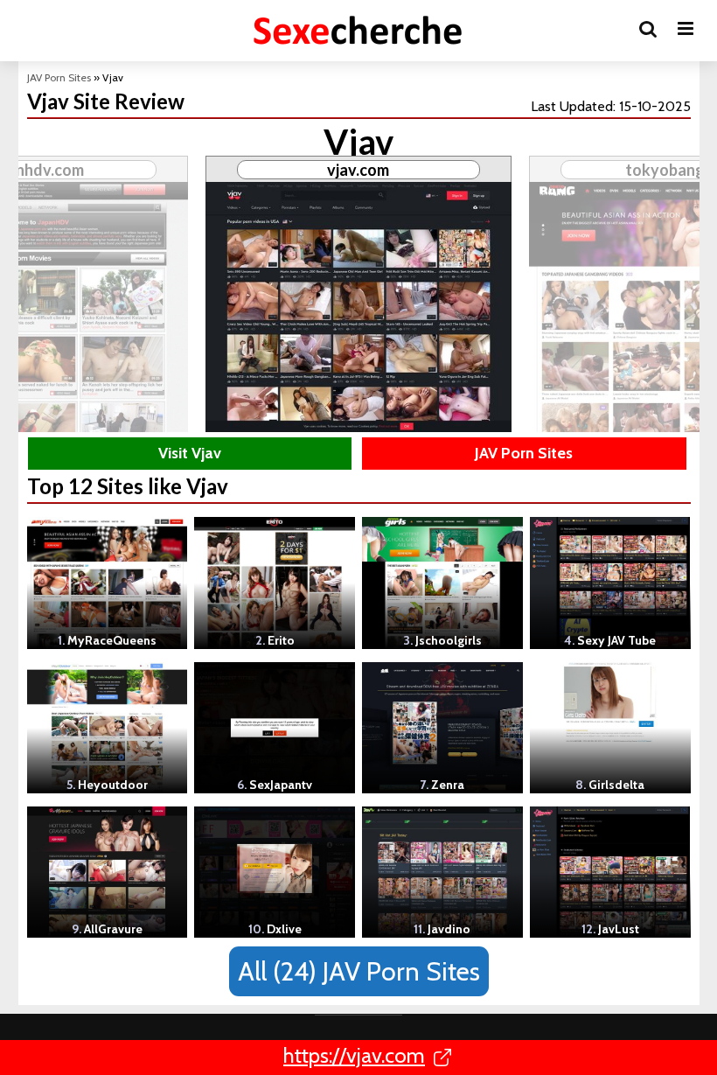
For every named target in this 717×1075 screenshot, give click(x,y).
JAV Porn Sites (59, 77)
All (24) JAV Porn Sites (359, 971)
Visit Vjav (189, 453)
